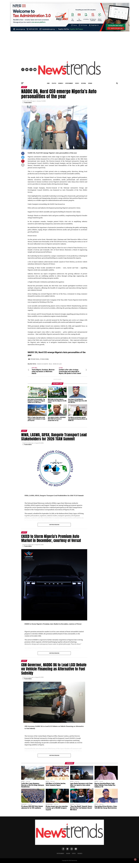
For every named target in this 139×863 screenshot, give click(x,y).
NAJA (50, 364)
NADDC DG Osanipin (43, 364)
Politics (54, 83)
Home (48, 83)
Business (60, 83)
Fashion (68, 853)
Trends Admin (28, 102)
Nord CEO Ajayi (58, 364)
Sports (77, 83)
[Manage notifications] (135, 859)
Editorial (83, 83)
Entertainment (69, 83)
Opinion (90, 83)
